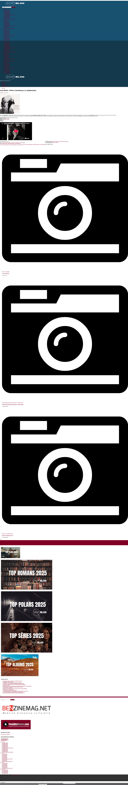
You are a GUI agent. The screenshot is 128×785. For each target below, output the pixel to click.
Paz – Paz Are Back (5, 273)
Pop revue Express (4, 738)
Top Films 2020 (6, 24)
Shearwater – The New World (8, 681)
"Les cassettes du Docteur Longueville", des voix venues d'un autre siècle (15, 691)
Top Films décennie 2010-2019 (9, 25)
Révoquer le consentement (5, 734)
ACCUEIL (3, 82)
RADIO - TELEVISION (5, 86)
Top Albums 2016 (7, 17)
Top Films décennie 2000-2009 (9, 28)
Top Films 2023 (6, 21)
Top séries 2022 (6, 31)
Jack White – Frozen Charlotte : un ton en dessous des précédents (14, 684)
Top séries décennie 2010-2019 (9, 35)
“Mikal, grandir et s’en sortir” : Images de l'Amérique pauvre (13, 686)
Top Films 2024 (6, 20)
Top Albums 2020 (7, 13)
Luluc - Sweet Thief (6, 685)
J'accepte (65, 783)
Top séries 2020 (6, 33)
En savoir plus (73, 783)
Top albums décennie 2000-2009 (7, 752)
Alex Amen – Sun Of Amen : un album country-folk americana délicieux (15, 688)
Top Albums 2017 (7, 16)
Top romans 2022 (7, 38)
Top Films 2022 (6, 22)
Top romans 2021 (7, 39)
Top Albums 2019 (7, 46)
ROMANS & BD (4, 85)
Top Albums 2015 (7, 18)
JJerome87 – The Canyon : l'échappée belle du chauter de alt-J (13, 683)
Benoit (2, 92)
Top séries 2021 (6, 32)
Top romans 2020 (7, 40)
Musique (3, 88)
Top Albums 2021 (7, 12)
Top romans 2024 (7, 36)
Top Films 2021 (6, 23)
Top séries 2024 (4, 763)
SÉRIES (3, 84)
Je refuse (68, 783)
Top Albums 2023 (7, 10)
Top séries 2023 (6, 30)
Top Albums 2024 (7, 9)
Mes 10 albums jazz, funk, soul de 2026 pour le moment (12, 682)
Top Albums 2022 (7, 11)
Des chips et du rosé (4, 739)
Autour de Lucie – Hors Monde (8, 689)
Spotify (8, 119)
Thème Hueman (15, 774)
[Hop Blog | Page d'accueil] (12, 5)
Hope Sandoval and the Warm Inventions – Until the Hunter (13, 404)
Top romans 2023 (7, 37)
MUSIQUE (3, 83)
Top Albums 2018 (7, 15)
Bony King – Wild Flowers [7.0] (7, 535)
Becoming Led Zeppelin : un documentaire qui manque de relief (14, 692)
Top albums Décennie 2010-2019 (9, 14)
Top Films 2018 (6, 26)
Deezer (4, 119)
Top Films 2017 (6, 27)
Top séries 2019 (6, 34)
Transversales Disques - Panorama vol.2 (10, 690)
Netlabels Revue (4, 740)
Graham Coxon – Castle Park (8, 687)
